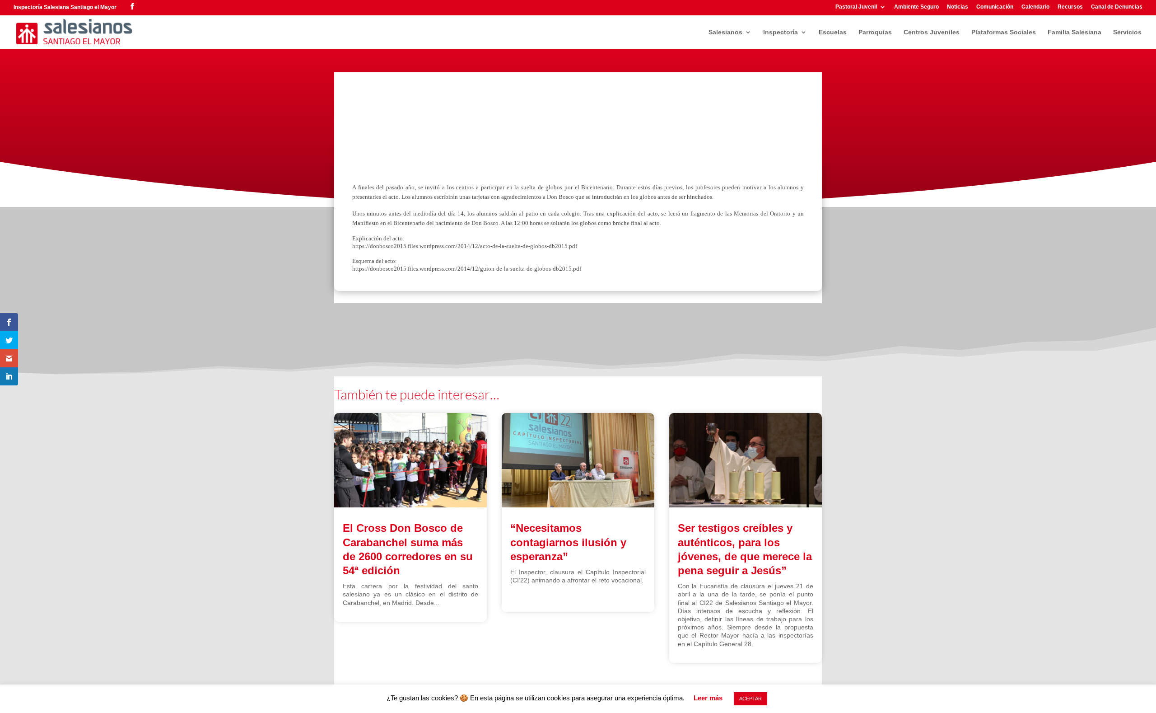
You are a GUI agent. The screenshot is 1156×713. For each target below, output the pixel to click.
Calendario (1035, 7)
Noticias (957, 7)
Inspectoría (780, 32)
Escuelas (833, 32)
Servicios (1127, 32)
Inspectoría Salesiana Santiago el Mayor (65, 7)
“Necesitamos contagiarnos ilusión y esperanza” (568, 542)
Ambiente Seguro (916, 7)
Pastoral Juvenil (856, 7)
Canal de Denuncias (1116, 7)
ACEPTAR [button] (750, 698)
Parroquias (875, 32)
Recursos (1070, 7)
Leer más (708, 698)
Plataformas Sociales (1003, 32)
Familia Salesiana (1074, 32)
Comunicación (994, 7)
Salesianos (725, 32)
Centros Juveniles (932, 32)
